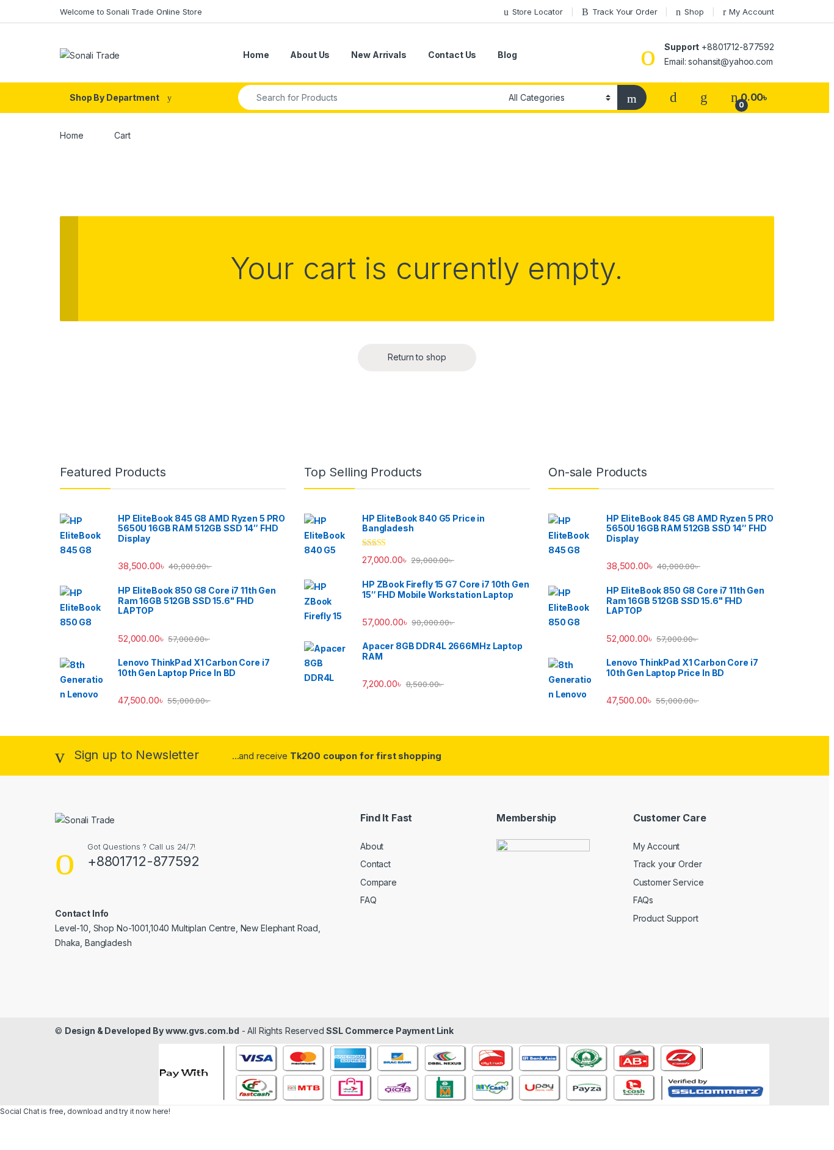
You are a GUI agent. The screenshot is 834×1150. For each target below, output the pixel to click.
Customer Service (668, 882)
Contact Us (452, 54)
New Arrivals (378, 54)
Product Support (665, 918)
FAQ (368, 900)
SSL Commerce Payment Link (390, 1030)
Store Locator (537, 11)
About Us (310, 54)
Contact (375, 864)
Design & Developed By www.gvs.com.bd (152, 1030)
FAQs (643, 900)
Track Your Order (625, 11)
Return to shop (417, 357)
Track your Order (667, 864)
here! (161, 1111)
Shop (693, 11)
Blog (507, 54)
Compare (378, 882)
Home (256, 54)
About (371, 846)
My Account (751, 11)
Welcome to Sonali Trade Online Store (131, 11)
